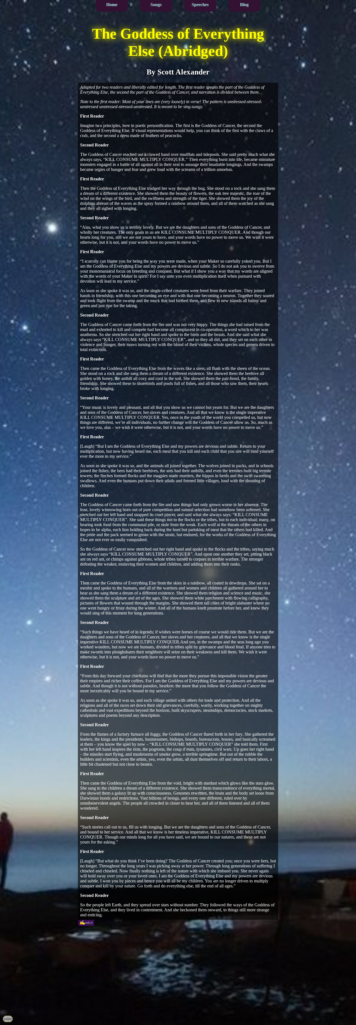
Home (111, 4)
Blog (244, 4)
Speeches (200, 4)
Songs (156, 4)
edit (89, 923)
